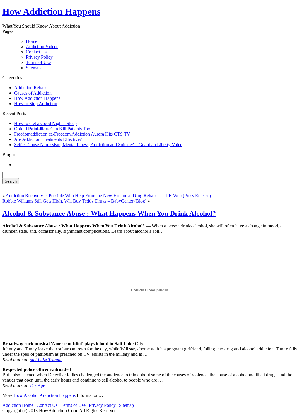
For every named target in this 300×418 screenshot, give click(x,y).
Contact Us (36, 51)
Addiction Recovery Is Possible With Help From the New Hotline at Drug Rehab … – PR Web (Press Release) (108, 195)
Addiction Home (17, 405)
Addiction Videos (42, 46)
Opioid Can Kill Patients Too (52, 128)
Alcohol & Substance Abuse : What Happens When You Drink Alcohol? (109, 213)
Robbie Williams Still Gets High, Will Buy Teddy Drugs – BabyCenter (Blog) (74, 200)
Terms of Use (38, 62)
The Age (37, 385)
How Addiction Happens (37, 98)
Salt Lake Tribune (46, 359)
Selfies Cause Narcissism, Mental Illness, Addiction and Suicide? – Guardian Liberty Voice (98, 144)
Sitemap (33, 67)
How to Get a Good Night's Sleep (45, 123)
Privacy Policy (39, 57)
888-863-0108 (124, 12)
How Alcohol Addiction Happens (44, 395)
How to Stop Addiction (35, 103)
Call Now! (181, 12)
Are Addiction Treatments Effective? (48, 139)
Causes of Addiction (33, 92)
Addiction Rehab (30, 87)
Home (31, 41)
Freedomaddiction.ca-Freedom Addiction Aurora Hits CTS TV (72, 134)
